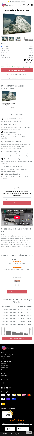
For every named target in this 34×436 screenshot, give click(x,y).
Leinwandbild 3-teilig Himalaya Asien (8, 104)
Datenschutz (4, 367)
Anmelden (4, 375)
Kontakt (3, 363)
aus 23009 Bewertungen (17, 263)
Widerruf (3, 384)
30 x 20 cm (6, 46)
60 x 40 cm (6, 50)
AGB (2, 369)
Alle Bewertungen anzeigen (17, 292)
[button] (4, 39)
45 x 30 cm (6, 48)
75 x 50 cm (6, 53)
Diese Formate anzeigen (17, 338)
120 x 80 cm (6, 57)
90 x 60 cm (6, 55)
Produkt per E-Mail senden (17, 78)
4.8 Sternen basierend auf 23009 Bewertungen (17, 424)
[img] (17, 262)
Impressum (4, 365)
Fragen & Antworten (6, 382)
